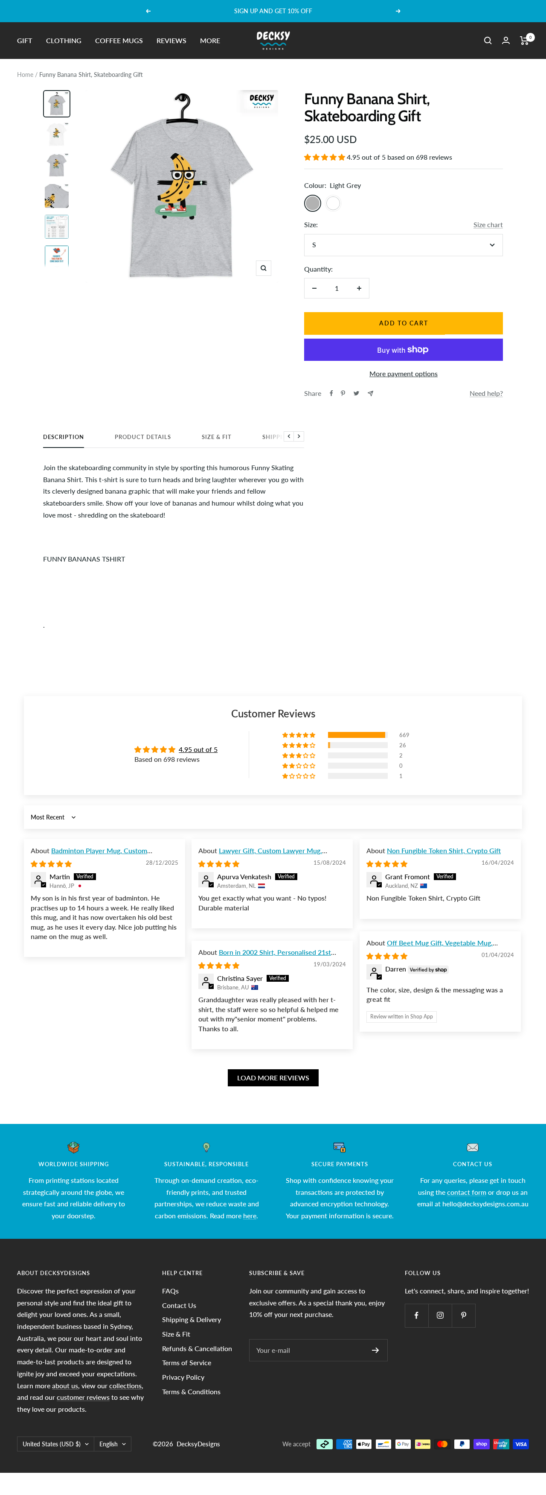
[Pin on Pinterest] (343, 393)
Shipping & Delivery (191, 1319)
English (108, 1444)
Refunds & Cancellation (197, 1348)
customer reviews (83, 1397)
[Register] (375, 1350)
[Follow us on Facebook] (416, 1315)
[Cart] (524, 40)
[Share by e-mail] (370, 393)
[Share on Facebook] (331, 393)
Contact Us (179, 1305)
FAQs (170, 1291)
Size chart (488, 224)
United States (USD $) (52, 1444)
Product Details (143, 436)
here (249, 1215)
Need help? (486, 393)
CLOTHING (63, 40)
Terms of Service (186, 1362)
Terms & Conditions (191, 1391)
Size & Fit (217, 436)
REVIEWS (171, 40)
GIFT (24, 40)
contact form (466, 1192)
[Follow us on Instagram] (440, 1315)
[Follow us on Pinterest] (463, 1315)
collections (125, 1385)
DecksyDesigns (198, 1444)
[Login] (506, 40)
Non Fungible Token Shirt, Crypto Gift (444, 850)
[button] (325, 157)
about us (65, 1385)
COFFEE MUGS (119, 40)
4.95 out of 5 (198, 749)
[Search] (488, 40)
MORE (210, 40)
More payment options (403, 373)
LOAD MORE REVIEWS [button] (273, 1078)
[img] (51, 864)
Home (25, 74)
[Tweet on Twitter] (356, 393)
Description (63, 436)
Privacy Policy (183, 1377)
